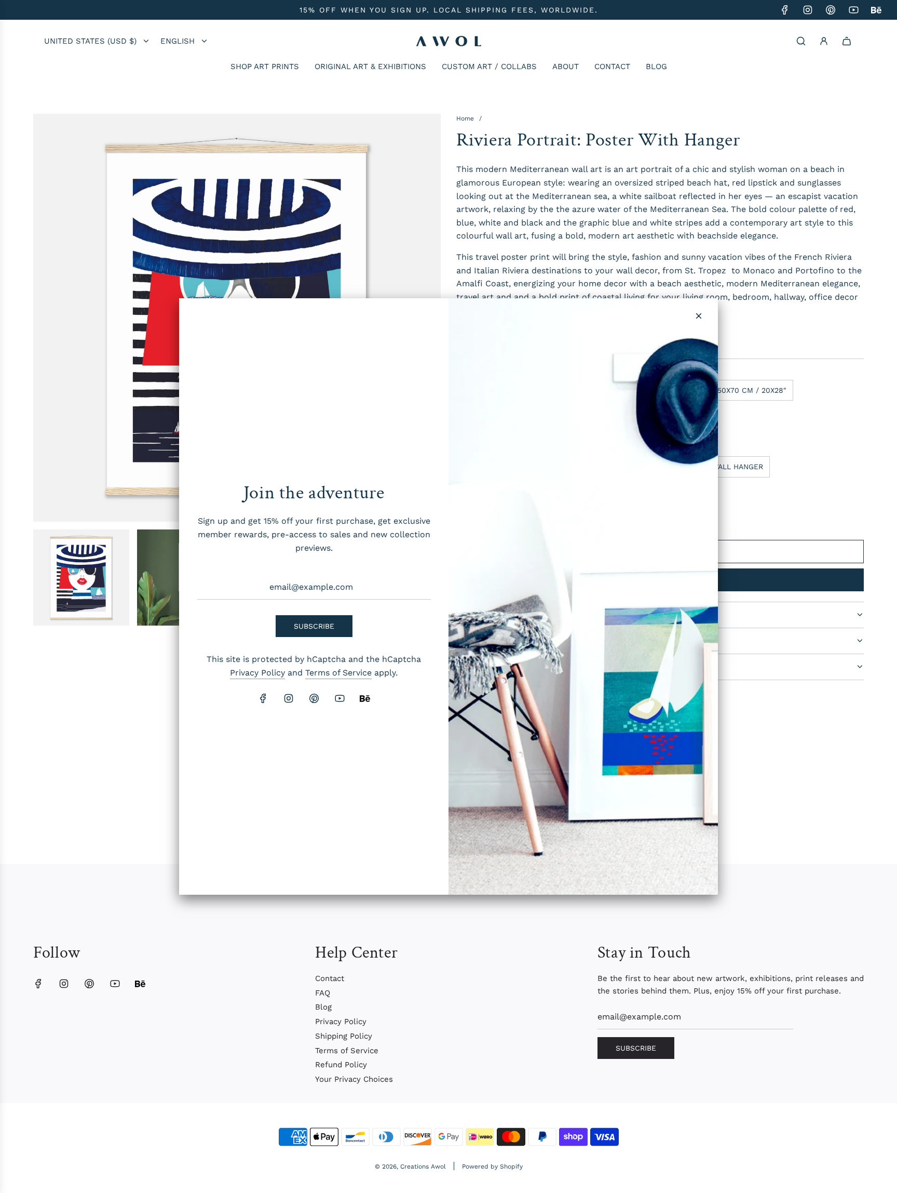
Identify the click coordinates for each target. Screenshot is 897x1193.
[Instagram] (288, 698)
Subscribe (314, 626)
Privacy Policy (257, 673)
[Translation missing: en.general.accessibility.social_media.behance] (365, 698)
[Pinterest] (314, 698)
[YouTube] (339, 698)
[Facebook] (263, 698)
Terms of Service (338, 673)
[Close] (698, 315)
